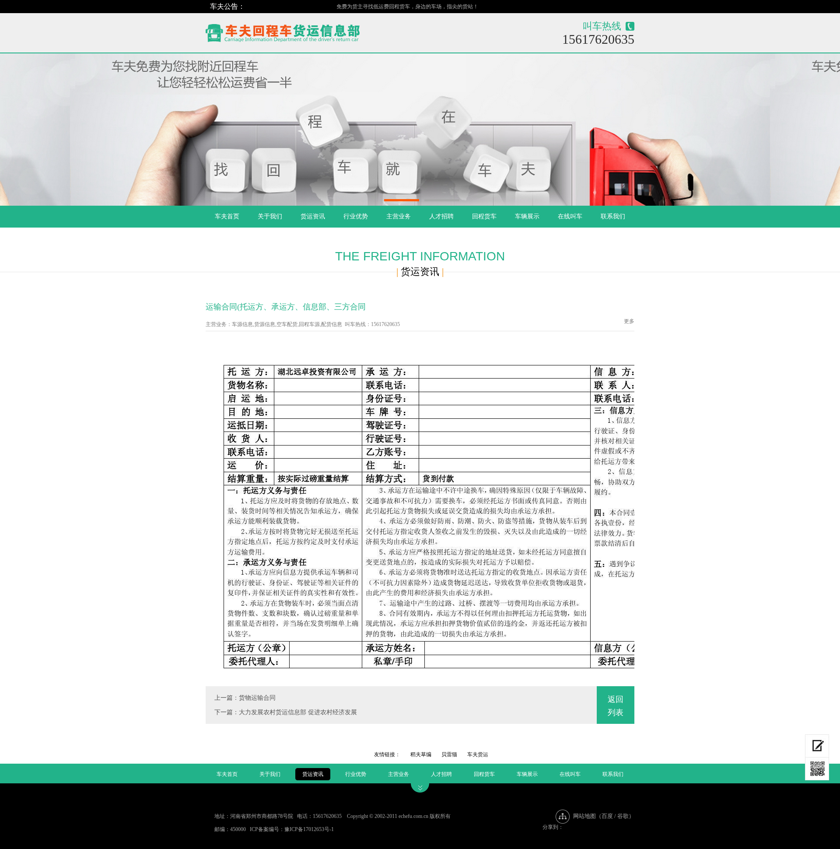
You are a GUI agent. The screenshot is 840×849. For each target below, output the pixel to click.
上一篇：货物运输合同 (245, 698)
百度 (607, 816)
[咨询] (817, 746)
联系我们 (613, 216)
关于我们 (270, 216)
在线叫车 (570, 216)
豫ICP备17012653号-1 (309, 829)
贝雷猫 (449, 754)
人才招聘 (441, 216)
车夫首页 (227, 216)
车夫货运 (477, 754)
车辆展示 (527, 216)
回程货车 (484, 216)
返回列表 (615, 706)
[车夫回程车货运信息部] (313, 31)
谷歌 (623, 816)
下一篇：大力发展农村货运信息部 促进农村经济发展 (285, 712)
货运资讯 (313, 216)
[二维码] (817, 769)
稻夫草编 (420, 754)
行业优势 (355, 216)
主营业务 (398, 216)
